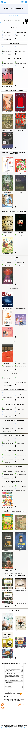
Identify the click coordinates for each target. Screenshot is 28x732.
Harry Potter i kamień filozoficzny (10, 670)
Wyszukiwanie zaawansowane (7, 22)
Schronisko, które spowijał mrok (10, 688)
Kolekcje (17, 22)
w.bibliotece (13, 698)
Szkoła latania (7, 671)
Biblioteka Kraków (14, 15)
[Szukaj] (26, 20)
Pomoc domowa (8, 686)
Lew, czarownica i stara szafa (10, 666)
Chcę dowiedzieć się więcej (7, 727)
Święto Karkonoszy (8, 687)
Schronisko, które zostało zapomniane (11, 680)
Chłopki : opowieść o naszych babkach (12, 675)
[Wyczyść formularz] (23, 23)
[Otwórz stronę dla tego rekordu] (8, 31)
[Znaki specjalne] (26, 23)
